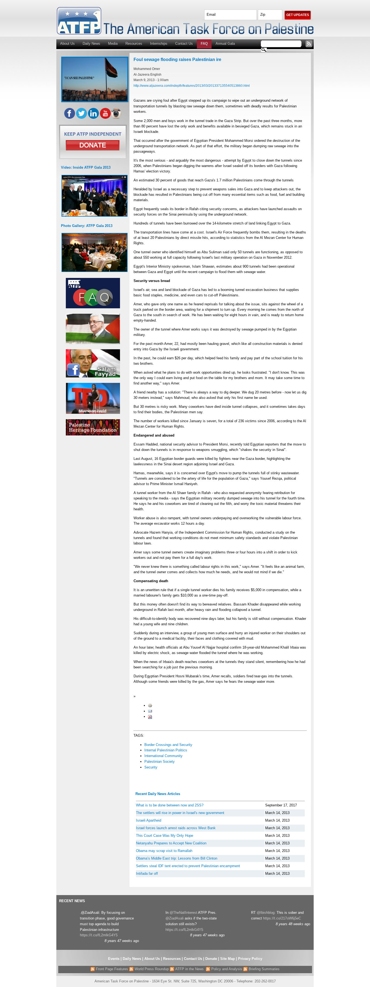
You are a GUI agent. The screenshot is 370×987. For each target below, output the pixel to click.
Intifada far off (147, 873)
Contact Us (184, 43)
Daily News (91, 43)
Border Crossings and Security (168, 745)
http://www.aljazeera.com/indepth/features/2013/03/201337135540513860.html (192, 85)
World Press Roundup (151, 969)
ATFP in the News (189, 969)
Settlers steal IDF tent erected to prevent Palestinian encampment (188, 866)
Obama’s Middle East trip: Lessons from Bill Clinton (176, 858)
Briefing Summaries (264, 969)
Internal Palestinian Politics (165, 750)
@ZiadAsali (174, 918)
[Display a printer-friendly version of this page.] (150, 705)
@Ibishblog (265, 913)
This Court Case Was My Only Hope (164, 836)
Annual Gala (225, 43)
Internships (158, 43)
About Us (67, 43)
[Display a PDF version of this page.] (150, 716)
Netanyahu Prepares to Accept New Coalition (171, 843)
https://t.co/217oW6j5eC (282, 918)
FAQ (204, 43)
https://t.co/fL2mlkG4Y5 (99, 935)
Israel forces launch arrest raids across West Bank (176, 828)
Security (150, 767)
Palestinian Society (159, 762)
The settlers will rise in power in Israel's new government (180, 813)
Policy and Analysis (226, 969)
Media (113, 43)
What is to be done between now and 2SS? (169, 805)
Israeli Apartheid (148, 820)
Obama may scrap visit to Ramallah (164, 851)
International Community (163, 756)
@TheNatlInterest (183, 913)
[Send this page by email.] (150, 711)
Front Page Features (111, 969)
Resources (133, 43)
